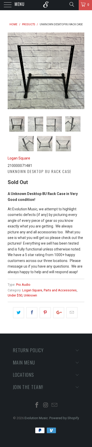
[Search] (71, 4)
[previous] (12, 70)
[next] (79, 70)
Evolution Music (36, 418)
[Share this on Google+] (58, 312)
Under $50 (15, 295)
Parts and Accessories (60, 290)
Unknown (30, 295)
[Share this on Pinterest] (45, 312)
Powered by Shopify (64, 418)
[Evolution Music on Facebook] (37, 405)
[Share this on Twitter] (18, 312)
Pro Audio (23, 284)
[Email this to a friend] (71, 312)
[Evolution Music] (46, 5)
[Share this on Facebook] (31, 312)
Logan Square (19, 158)
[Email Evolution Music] (55, 405)
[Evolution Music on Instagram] (46, 405)
